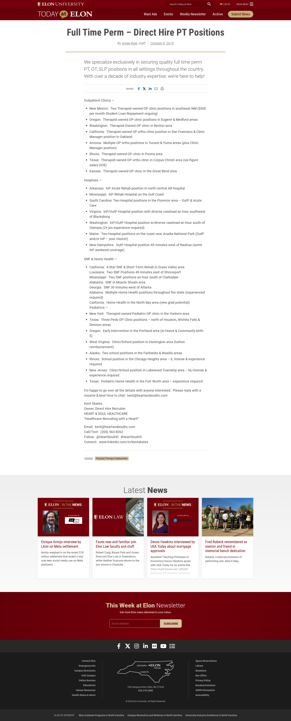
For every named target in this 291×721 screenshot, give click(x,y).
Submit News (240, 14)
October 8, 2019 (162, 43)
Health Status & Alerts (83, 695)
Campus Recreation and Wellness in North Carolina (154, 715)
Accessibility (202, 695)
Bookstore (201, 670)
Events (168, 14)
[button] (245, 4)
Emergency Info (87, 665)
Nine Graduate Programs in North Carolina (101, 715)
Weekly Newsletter (193, 14)
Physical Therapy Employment (111, 458)
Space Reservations (206, 660)
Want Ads (150, 14)
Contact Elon (88, 660)
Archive (218, 14)
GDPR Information (205, 690)
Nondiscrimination (205, 685)
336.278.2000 (145, 690)
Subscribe (171, 623)
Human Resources (85, 690)
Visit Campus (88, 675)
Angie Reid (129, 43)
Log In (226, 4)
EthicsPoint (89, 685)
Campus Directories (84, 670)
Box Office (201, 675)
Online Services (87, 680)
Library (199, 665)
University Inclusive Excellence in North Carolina (211, 715)
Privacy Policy (203, 680)
